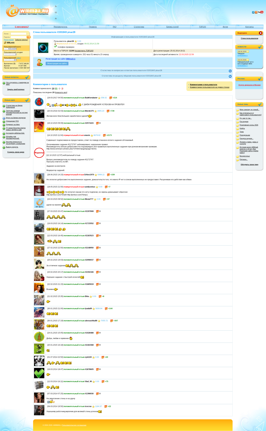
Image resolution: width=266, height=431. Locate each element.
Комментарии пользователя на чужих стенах (209, 87)
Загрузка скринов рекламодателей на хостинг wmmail (17, 112)
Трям (242, 132)
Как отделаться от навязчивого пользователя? (251, 114)
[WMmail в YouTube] (261, 13)
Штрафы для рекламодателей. (12, 137)
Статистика (139, 27)
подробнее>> (243, 55)
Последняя (244, 121)
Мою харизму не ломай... (249, 109)
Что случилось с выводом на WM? (17, 83)
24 (53, 88)
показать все (61, 92)
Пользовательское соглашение (74, 425)
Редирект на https (13, 124)
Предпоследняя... (246, 138)
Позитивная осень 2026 (249, 125)
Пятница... (244, 159)
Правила (93, 27)
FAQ (114, 27)
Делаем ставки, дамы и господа (249, 143)
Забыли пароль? (21, 40)
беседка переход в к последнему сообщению (15, 142)
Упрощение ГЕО (12, 121)
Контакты (249, 27)
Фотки (225, 27)
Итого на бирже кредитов (16, 118)
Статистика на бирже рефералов (14, 106)
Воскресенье (245, 156)
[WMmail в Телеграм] (253, 13)
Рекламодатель (60, 27)
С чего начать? (22, 27)
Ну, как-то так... (246, 118)
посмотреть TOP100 (84, 51)
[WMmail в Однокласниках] (256, 13)
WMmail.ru (70, 59)
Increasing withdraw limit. (15, 133)
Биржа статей (172, 27)
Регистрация (9, 40)
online (18, 58)
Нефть (242, 128)
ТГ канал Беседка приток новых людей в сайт (16, 129)
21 (56, 88)
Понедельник (245, 135)
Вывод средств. (12, 147)
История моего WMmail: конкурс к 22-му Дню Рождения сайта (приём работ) (249, 150)
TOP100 (202, 27)
